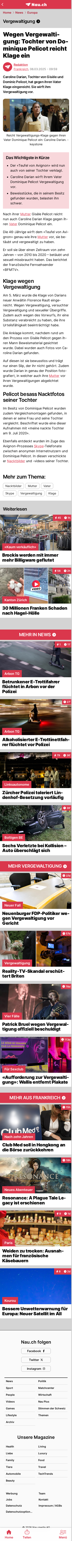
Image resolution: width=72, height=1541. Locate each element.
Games (10, 1408)
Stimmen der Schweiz (52, 1408)
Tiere (9, 1466)
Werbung (12, 1493)
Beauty (10, 1480)
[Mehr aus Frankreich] (36, 1098)
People (10, 1394)
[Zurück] (2, 4)
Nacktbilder (16, 461)
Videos (10, 1401)
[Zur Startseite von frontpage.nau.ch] (36, 4)
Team (42, 1493)
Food (41, 1460)
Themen (43, 1415)
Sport (9, 1387)
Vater (13, 224)
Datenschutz (14, 1505)
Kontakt (43, 1499)
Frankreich (21, 69)
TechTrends (45, 1473)
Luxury (42, 1453)
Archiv (10, 1422)
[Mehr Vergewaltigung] (36, 866)
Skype (39, 446)
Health (10, 1446)
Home (7, 12)
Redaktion (21, 64)
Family (10, 1460)
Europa (32, 12)
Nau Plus (43, 1401)
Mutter (25, 214)
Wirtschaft (45, 1394)
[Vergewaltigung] (36, 21)
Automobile (13, 1473)
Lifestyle (11, 1415)
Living (42, 1446)
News (19, 12)
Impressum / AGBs (50, 1505)
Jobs (9, 1499)
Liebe (9, 1453)
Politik (42, 1381)
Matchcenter (46, 1387)
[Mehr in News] (36, 635)
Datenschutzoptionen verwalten (20, 1511)
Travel (42, 1466)
